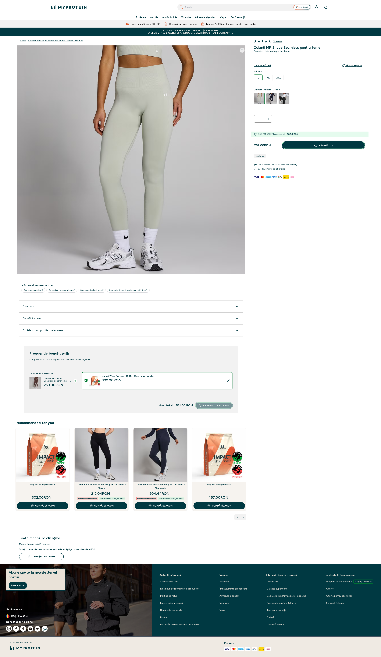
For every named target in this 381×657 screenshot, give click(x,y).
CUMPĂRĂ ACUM (45, 505)
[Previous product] (237, 517)
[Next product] (243, 517)
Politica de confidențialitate (281, 603)
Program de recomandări (349, 581)
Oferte (330, 588)
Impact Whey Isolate (219, 484)
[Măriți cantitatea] (268, 119)
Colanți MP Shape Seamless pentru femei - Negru (101, 486)
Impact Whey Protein (42, 484)
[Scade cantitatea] (257, 119)
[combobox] (244, 7)
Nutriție (154, 17)
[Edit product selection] (228, 380)
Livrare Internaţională (171, 603)
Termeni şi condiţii (276, 610)
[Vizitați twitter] (37, 629)
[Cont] (316, 7)
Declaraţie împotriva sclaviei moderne (286, 596)
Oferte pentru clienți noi (339, 596)
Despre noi (272, 581)
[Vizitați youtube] (30, 629)
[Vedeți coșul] (325, 7)
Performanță (238, 17)
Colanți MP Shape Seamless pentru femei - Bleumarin (160, 486)
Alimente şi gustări (205, 17)
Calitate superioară (277, 588)
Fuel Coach (303, 7)
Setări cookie (14, 609)
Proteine (141, 17)
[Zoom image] (242, 50)
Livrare (163, 617)
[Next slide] (245, 475)
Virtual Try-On (353, 65)
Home (23, 40)
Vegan (223, 17)
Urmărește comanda (171, 610)
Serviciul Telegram (335, 603)
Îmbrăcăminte (170, 17)
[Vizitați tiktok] (23, 629)
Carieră (270, 617)
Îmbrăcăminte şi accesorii (233, 588)
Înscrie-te (17, 585)
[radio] (258, 77)
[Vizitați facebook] (16, 629)
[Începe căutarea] (181, 7)
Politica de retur (168, 596)
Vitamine (186, 17)
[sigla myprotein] (68, 7)
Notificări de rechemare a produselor (179, 588)
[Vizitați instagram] (9, 629)
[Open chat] (45, 629)
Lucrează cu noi (275, 624)
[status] (263, 119)
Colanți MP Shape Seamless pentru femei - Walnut (55, 40)
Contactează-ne (169, 581)
